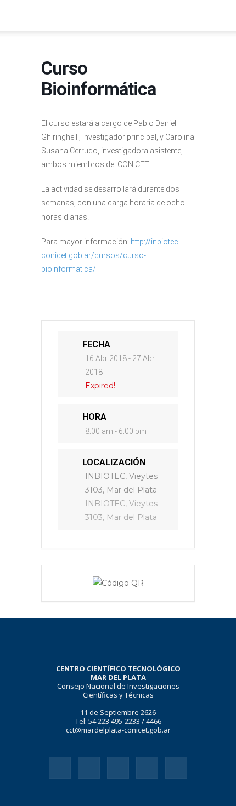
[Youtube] (176, 768)
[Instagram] (89, 768)
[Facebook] (60, 768)
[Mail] (118, 768)
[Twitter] (147, 768)
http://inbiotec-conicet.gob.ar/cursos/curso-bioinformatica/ (111, 255)
